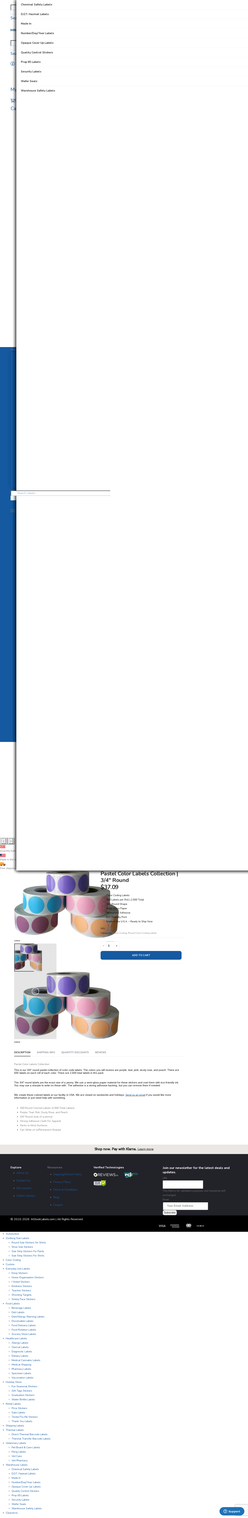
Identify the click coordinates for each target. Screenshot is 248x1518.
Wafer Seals (19, 1504)
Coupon (58, 1205)
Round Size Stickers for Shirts (29, 1242)
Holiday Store (14, 1382)
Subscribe (170, 1212)
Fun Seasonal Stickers (24, 1386)
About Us (22, 1173)
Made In (16, 1478)
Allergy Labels (20, 1343)
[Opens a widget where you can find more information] (231, 1511)
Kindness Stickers (22, 1286)
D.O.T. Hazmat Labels (24, 1473)
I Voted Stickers (21, 1282)
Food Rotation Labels (24, 1329)
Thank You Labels (22, 1421)
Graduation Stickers (23, 1395)
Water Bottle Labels (23, 1399)
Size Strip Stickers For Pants (28, 1251)
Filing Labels (19, 1452)
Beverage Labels (21, 1308)
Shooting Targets (22, 1295)
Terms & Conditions (65, 1190)
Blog (56, 1197)
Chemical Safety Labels (25, 1469)
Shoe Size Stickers (22, 1247)
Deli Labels (18, 1312)
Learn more (146, 1149)
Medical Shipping (21, 1364)
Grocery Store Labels (24, 1334)
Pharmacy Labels (21, 1369)
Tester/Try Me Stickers (25, 1417)
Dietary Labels (20, 1356)
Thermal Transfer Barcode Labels (31, 1438)
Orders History (25, 1196)
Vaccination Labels (22, 1377)
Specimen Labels (21, 1373)
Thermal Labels (15, 1430)
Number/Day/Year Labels (26, 1482)
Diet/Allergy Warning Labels (28, 1316)
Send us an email (135, 1094)
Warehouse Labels (17, 1465)
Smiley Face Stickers (23, 1299)
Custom (10, 1264)
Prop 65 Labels (20, 1495)
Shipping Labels (15, 1425)
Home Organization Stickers (28, 1277)
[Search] (12, 12)
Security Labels (20, 1499)
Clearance (12, 1513)
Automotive (12, 1234)
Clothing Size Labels (17, 1238)
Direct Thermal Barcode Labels (30, 1434)
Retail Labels (13, 1404)
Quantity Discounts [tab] (75, 1052)
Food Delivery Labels (24, 1325)
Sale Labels (18, 1412)
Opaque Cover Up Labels (26, 1486)
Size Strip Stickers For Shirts (28, 1255)
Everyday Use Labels (18, 1268)
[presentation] (3, 841)
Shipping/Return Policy (67, 1174)
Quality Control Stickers (25, 1491)
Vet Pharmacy (20, 1460)
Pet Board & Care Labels (26, 1447)
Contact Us (23, 1181)
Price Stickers (19, 1408)
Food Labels (13, 1303)
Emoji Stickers (20, 1273)
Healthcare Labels (16, 1338)
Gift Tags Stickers (22, 1390)
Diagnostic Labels (22, 1351)
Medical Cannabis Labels (26, 1360)
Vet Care (17, 1456)
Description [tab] (22, 1052)
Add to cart (141, 955)
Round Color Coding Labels (142, 933)
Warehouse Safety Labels (27, 1508)
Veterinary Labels (16, 1443)
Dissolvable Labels (22, 1321)
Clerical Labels (20, 1347)
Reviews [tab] (100, 1052)
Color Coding (120, 933)
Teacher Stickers (21, 1290)
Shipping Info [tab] (46, 1052)
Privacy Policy (62, 1182)
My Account (23, 1188)
